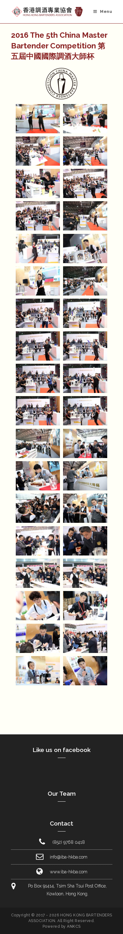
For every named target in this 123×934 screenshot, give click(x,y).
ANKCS (74, 926)
